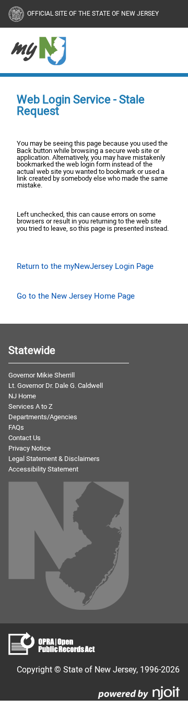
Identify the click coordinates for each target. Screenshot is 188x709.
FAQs (16, 427)
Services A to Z (30, 406)
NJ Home (22, 395)
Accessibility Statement (43, 469)
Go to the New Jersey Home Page (76, 296)
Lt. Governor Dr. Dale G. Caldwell (55, 385)
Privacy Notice (29, 448)
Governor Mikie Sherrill (41, 375)
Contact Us (24, 437)
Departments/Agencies (42, 416)
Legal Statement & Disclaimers (54, 458)
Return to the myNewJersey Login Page (85, 266)
